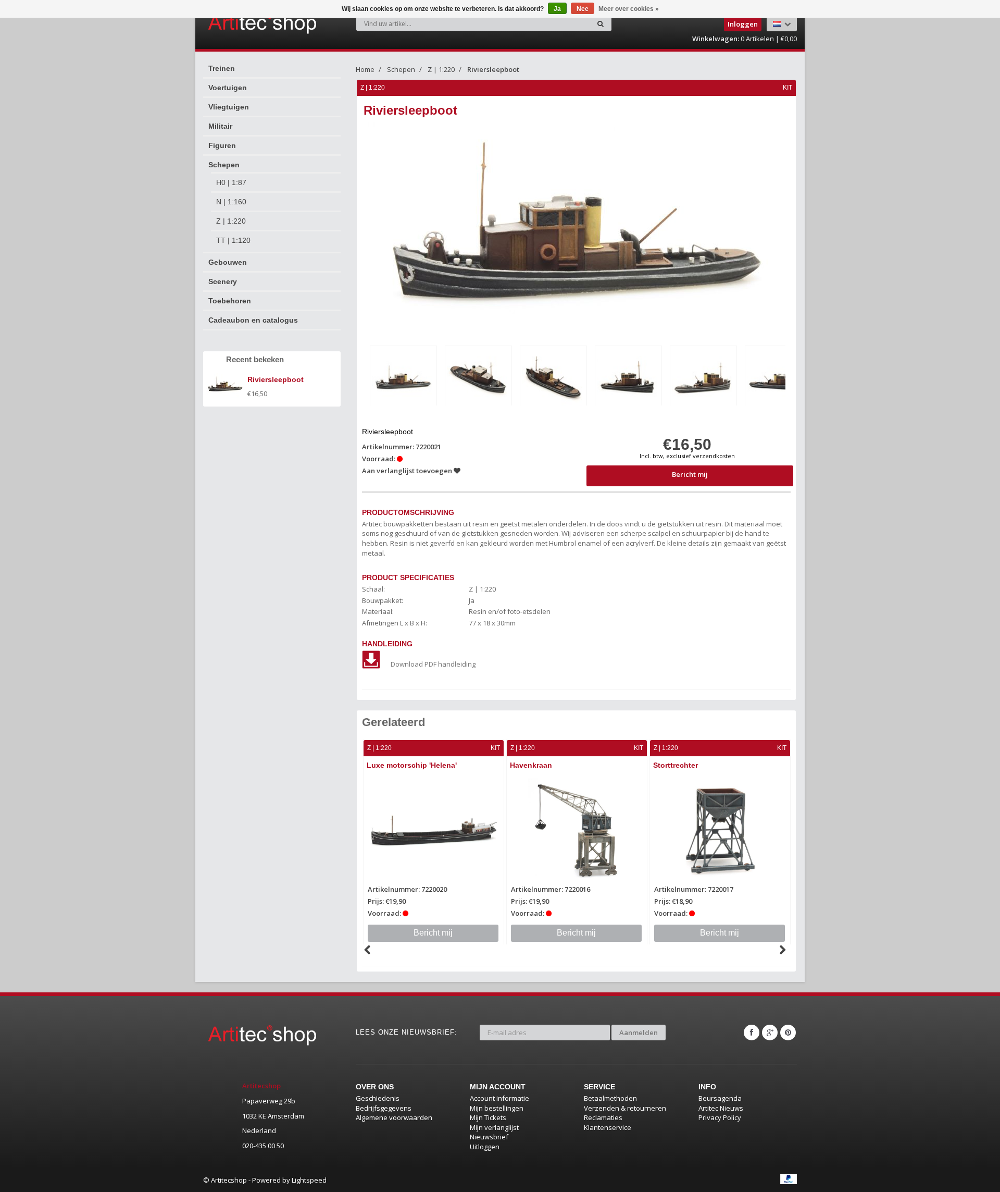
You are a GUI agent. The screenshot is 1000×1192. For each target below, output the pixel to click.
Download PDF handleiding (433, 664)
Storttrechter (675, 765)
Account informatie (499, 1098)
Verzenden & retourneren (625, 1108)
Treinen (221, 68)
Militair (220, 126)
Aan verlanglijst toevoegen (408, 470)
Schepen (224, 165)
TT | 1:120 (233, 240)
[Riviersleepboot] (403, 377)
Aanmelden (638, 1032)
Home (365, 69)
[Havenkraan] (577, 830)
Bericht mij (690, 474)
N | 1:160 (231, 202)
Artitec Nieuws (720, 1108)
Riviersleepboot (493, 69)
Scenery (222, 281)
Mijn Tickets (488, 1117)
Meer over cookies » (628, 9)
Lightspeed (309, 1180)
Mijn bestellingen (496, 1108)
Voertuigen (227, 87)
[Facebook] (751, 1032)
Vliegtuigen (228, 107)
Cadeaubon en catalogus (253, 320)
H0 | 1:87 (231, 182)
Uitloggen (484, 1146)
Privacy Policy (719, 1117)
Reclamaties (603, 1117)
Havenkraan (531, 765)
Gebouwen (227, 262)
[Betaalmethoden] (788, 1179)
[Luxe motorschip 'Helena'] (434, 830)
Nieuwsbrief (489, 1136)
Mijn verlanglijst (494, 1127)
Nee (583, 9)
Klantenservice (607, 1127)
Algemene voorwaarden (394, 1117)
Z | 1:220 (231, 221)
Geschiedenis (377, 1098)
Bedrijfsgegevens (383, 1108)
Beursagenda (720, 1098)
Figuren (222, 145)
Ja (557, 9)
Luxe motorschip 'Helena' (412, 765)
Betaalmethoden (610, 1098)
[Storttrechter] (720, 830)
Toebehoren (229, 301)
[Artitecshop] (240, 22)
